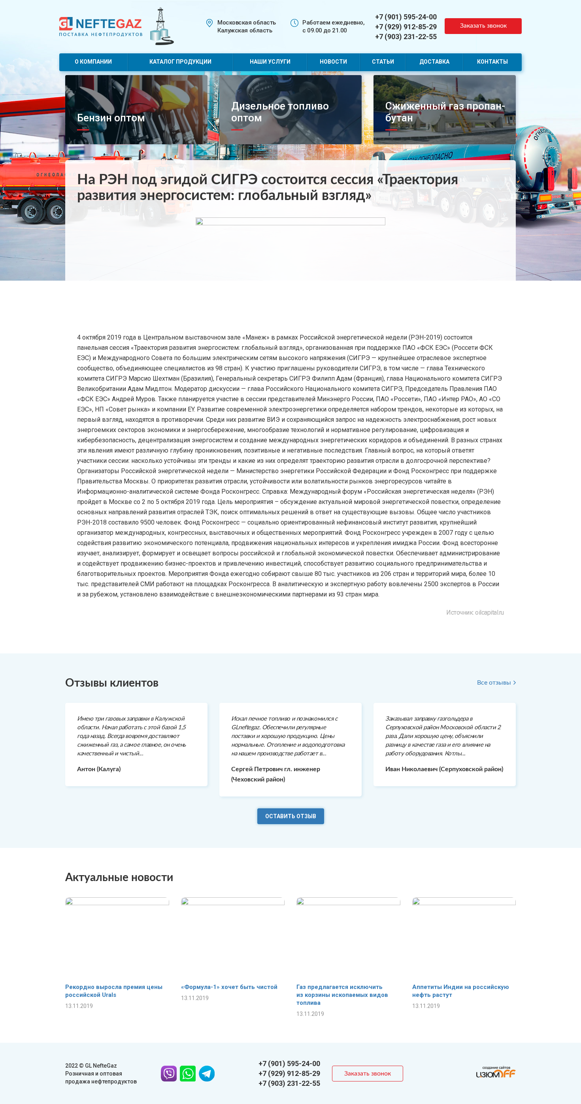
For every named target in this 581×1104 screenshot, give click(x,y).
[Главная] (100, 26)
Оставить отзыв (290, 816)
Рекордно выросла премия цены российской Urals (113, 990)
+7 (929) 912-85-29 (406, 27)
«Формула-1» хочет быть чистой (229, 987)
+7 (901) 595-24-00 (406, 17)
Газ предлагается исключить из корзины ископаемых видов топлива (342, 994)
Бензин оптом (111, 118)
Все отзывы (494, 682)
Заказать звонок (483, 26)
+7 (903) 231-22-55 (406, 36)
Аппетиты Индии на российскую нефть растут (460, 990)
